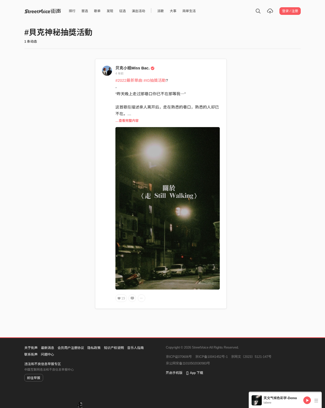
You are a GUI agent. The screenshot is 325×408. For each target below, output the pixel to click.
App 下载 (196, 373)
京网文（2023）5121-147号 (251, 356)
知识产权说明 (114, 348)
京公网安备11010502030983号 (188, 363)
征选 (122, 11)
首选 (84, 11)
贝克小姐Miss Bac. (132, 68)
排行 (72, 11)
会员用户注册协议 (70, 348)
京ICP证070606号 (179, 356)
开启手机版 (174, 373)
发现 (110, 11)
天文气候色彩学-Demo (280, 398)
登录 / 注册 (290, 11)
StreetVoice (42, 11)
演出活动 (138, 11)
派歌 (160, 11)
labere (267, 402)
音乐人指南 (135, 348)
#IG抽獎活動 (154, 80)
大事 (173, 11)
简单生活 (189, 11)
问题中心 (47, 354)
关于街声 (31, 348)
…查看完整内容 (127, 120)
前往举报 (33, 378)
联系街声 (31, 354)
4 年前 (119, 73)
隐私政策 (94, 348)
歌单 (97, 11)
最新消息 (47, 348)
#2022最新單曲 (128, 80)
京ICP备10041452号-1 (211, 356)
